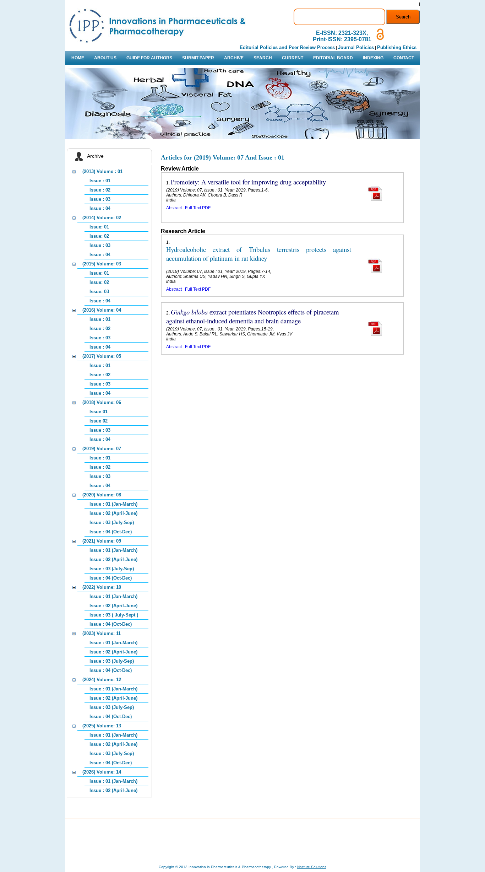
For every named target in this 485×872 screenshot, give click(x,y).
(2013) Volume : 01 (102, 171)
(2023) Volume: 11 (101, 633)
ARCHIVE (234, 57)
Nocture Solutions (311, 867)
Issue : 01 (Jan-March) (113, 504)
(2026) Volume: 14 (101, 772)
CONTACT (403, 57)
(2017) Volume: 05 (101, 356)
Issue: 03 (99, 291)
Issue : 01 (99, 180)
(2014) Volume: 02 (101, 217)
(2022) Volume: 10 (101, 587)
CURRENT (292, 57)
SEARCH (263, 57)
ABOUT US (105, 57)
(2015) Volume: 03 (101, 264)
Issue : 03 (99, 199)
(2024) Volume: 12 (101, 679)
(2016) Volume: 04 (101, 310)
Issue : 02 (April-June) (113, 513)
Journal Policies (356, 47)
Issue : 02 (99, 190)
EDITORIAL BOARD (333, 57)
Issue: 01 (99, 227)
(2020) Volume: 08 (101, 494)
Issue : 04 (99, 208)
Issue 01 (98, 411)
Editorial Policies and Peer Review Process (287, 47)
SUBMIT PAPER (198, 57)
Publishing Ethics (396, 47)
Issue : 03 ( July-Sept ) (113, 615)
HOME (77, 57)
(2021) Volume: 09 (101, 541)
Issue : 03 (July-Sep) (111, 522)
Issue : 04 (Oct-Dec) (110, 531)
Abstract (174, 207)
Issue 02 (98, 421)
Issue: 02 (99, 236)
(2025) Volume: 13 (101, 725)
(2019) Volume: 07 (101, 448)
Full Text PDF (198, 207)
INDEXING (373, 57)
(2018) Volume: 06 (101, 402)
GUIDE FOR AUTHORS (149, 57)
